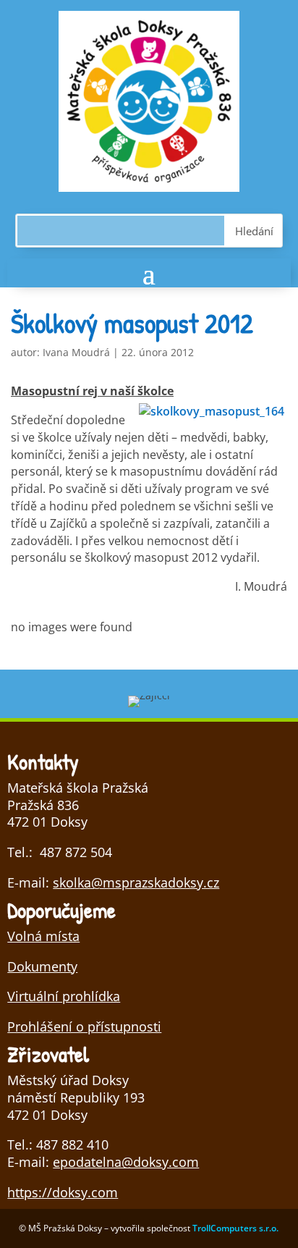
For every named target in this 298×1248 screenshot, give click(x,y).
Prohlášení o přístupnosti (84, 1026)
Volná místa (43, 936)
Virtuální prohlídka (63, 996)
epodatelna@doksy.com (126, 1162)
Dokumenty (42, 966)
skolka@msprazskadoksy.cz (136, 882)
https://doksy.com (62, 1192)
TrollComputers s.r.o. (235, 1228)
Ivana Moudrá (76, 352)
